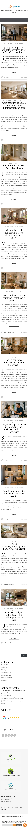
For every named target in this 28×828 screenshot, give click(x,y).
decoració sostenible (6, 672)
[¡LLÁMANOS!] (25, 825)
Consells (7, 43)
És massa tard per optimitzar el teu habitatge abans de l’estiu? (14, 616)
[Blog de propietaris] (14, 7)
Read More (14, 72)
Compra (3, 666)
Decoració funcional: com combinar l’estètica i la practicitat (14, 298)
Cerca (2, 653)
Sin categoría (4, 680)
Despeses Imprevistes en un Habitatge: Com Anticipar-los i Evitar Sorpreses (14, 428)
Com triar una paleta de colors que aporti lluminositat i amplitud (14, 105)
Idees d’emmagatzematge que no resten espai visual (14, 546)
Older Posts (6, 648)
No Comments (24, 77)
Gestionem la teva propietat (7, 798)
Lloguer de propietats (15, 293)
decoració (3, 670)
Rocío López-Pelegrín (8, 77)
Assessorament (7, 100)
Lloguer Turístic (4, 679)
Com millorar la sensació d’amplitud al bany (14, 166)
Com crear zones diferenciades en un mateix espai (14, 362)
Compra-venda (4, 667)
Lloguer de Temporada (6, 677)
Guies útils (13, 43)
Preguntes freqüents (6, 801)
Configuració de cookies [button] (7, 825)
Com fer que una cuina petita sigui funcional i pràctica (14, 493)
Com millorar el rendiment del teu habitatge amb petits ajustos (14, 234)
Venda (2, 682)
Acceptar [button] (16, 825)
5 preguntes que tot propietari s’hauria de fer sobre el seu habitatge (14, 50)
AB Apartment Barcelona (9, 140)
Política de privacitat (5, 799)
